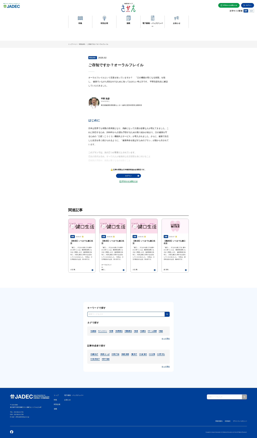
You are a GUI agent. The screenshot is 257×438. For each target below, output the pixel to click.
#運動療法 (128, 331)
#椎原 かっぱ (105, 354)
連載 (55, 409)
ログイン (249, 5)
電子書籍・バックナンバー (74, 395)
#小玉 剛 (152, 354)
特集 (55, 400)
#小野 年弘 (161, 354)
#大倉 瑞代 (143, 354)
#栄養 (111, 331)
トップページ (72, 44)
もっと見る (166, 338)
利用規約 (227, 421)
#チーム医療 (152, 331)
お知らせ (67, 400)
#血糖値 (93, 331)
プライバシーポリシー (240, 421)
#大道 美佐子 (95, 359)
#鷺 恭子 (134, 354)
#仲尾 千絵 (115, 354)
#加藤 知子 (94, 354)
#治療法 (143, 331)
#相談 (161, 331)
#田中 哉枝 (106, 359)
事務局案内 (218, 421)
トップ (56, 395)
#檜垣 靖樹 (125, 354)
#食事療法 (119, 331)
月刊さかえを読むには (230, 5)
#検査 (136, 331)
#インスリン (102, 331)
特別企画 (82, 44)
